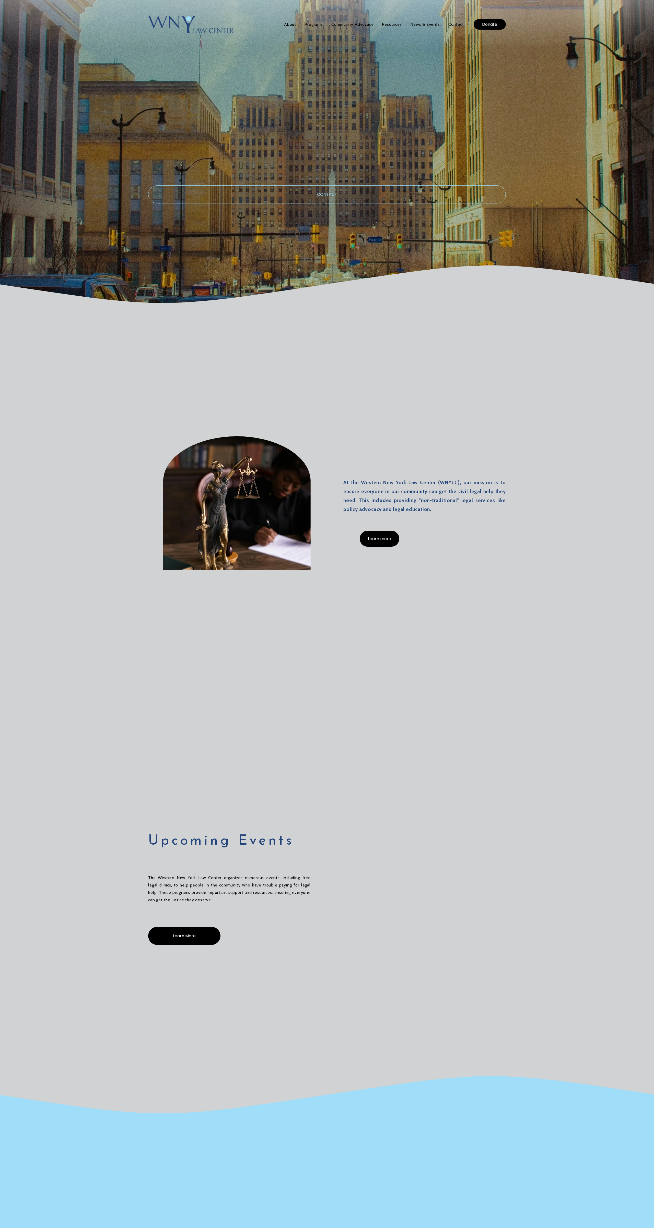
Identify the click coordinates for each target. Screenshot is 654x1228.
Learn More (184, 936)
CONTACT (327, 194)
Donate (489, 24)
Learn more (379, 539)
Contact (456, 24)
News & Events (425, 24)
